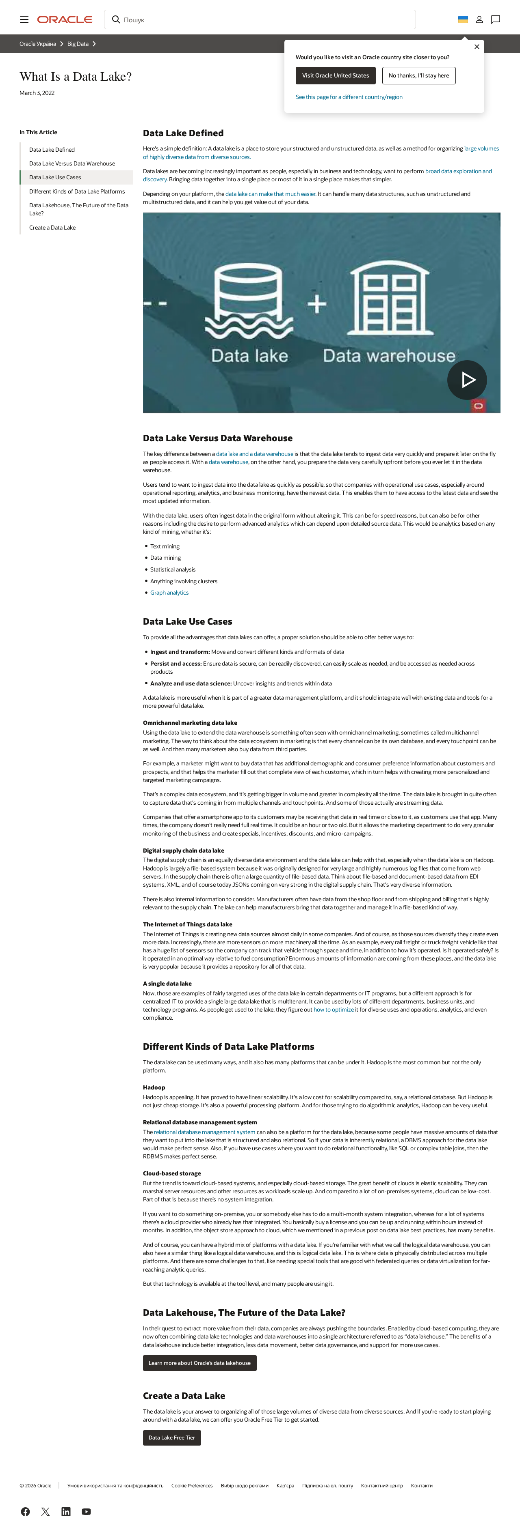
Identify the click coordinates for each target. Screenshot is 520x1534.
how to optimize (334, 1009)
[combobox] (260, 19)
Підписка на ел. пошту (327, 1485)
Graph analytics (169, 592)
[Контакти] (495, 19)
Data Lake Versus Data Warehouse (72, 163)
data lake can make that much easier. (270, 194)
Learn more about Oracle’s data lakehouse (200, 1363)
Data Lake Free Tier (172, 1437)
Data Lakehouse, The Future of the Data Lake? (78, 209)
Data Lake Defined (52, 149)
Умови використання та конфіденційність (115, 1485)
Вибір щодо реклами (245, 1485)
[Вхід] (479, 19)
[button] (24, 19)
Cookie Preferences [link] (192, 1485)
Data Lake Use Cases (55, 177)
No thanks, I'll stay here (419, 75)
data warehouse (228, 462)
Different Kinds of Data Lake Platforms (77, 191)
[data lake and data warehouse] (321, 313)
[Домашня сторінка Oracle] (65, 19)
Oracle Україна (38, 43)
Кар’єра (285, 1485)
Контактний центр (382, 1485)
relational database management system (205, 1132)
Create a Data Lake (52, 227)
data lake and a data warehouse (254, 454)
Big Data (78, 43)
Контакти (422, 1485)
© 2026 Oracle (35, 1485)
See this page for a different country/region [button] (349, 97)
